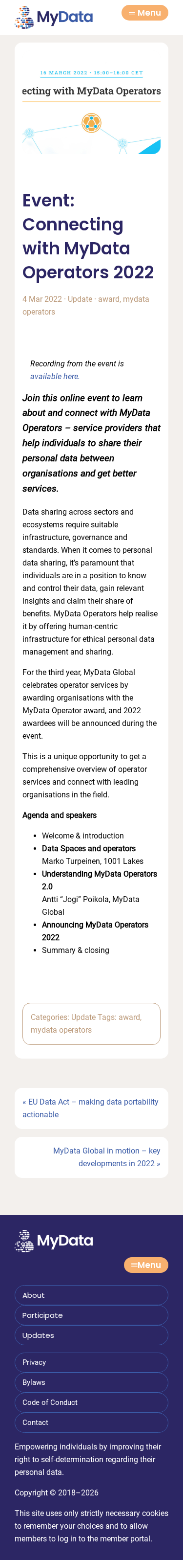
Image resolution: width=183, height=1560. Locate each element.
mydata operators (61, 1030)
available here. (55, 376)
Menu (149, 13)
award (109, 299)
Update (80, 299)
